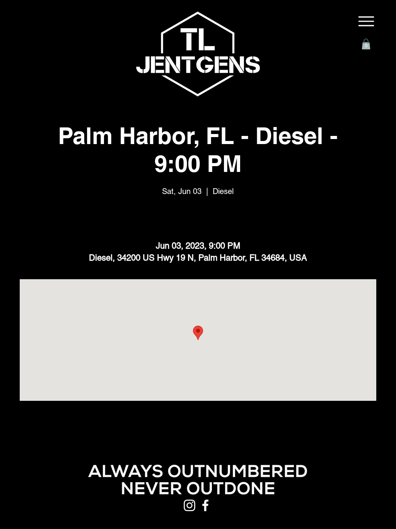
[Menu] (366, 21)
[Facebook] (205, 505)
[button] (366, 44)
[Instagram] (189, 505)
